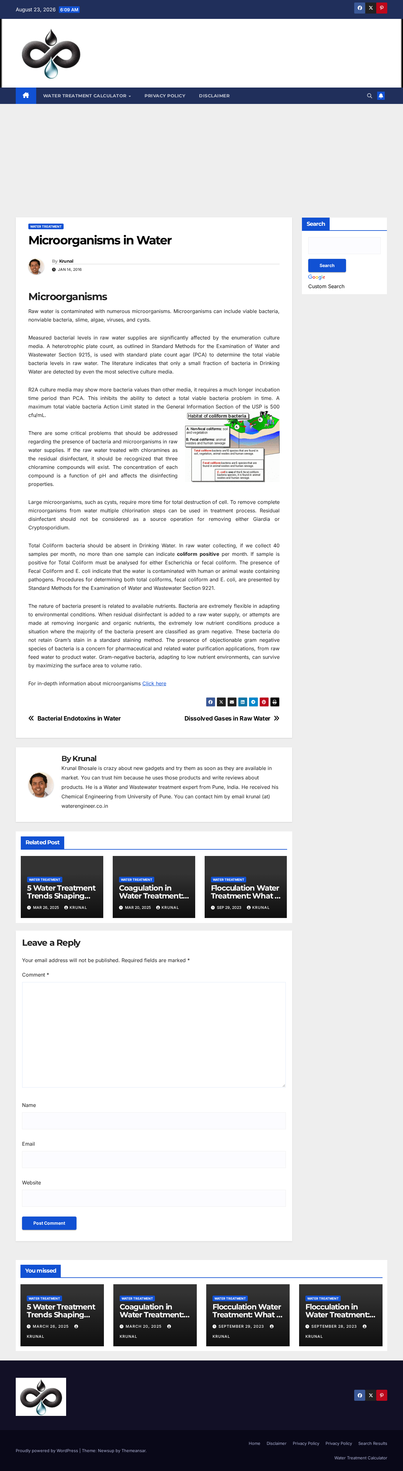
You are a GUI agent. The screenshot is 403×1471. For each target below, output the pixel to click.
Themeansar (133, 1450)
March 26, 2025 (51, 1326)
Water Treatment (46, 226)
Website (31, 1182)
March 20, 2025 (144, 1326)
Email (28, 1144)
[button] (369, 96)
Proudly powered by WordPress (47, 1450)
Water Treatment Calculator (85, 96)
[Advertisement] (201, 151)
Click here (154, 683)
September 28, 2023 (334, 1326)
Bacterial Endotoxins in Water (79, 718)
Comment (35, 975)
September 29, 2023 (242, 1326)
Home (254, 1443)
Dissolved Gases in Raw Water (227, 718)
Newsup (106, 1450)
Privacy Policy (165, 96)
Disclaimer (214, 96)
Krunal (66, 261)
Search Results (372, 1443)
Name (29, 1105)
